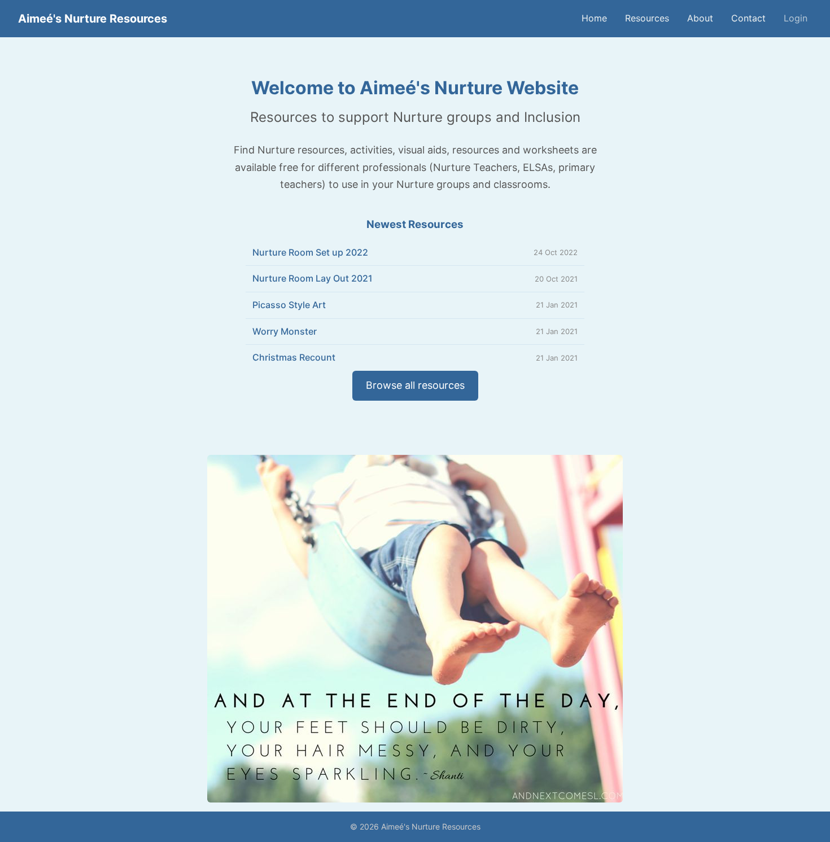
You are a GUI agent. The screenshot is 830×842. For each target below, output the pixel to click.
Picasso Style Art (289, 304)
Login (795, 18)
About (700, 18)
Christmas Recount (293, 357)
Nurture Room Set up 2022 (310, 252)
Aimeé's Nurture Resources (92, 18)
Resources (647, 18)
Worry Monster (284, 331)
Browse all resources (415, 385)
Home (594, 18)
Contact (748, 18)
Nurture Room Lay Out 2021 (312, 278)
